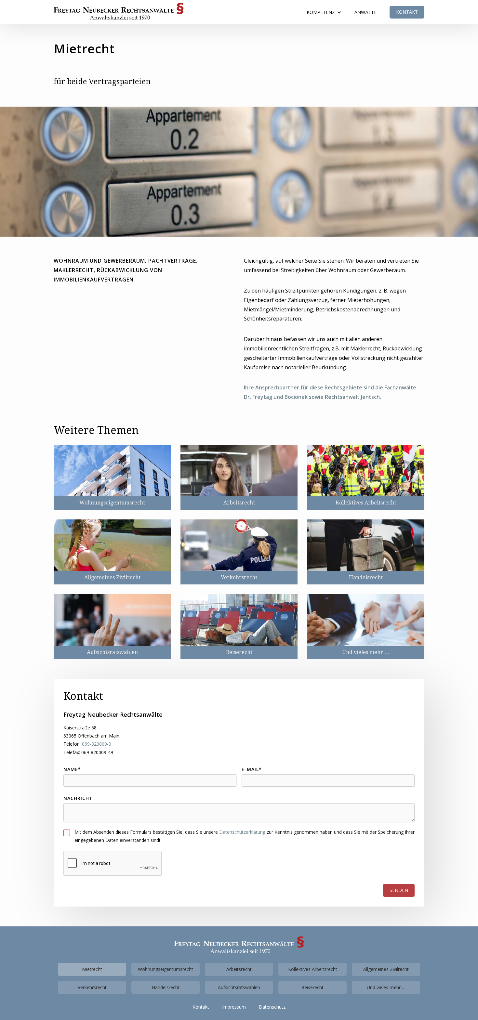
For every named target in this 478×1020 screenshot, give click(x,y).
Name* (72, 769)
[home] (119, 11)
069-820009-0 (96, 744)
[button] (324, 12)
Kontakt (407, 12)
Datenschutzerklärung (242, 832)
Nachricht (78, 798)
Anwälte (365, 12)
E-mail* (252, 769)
